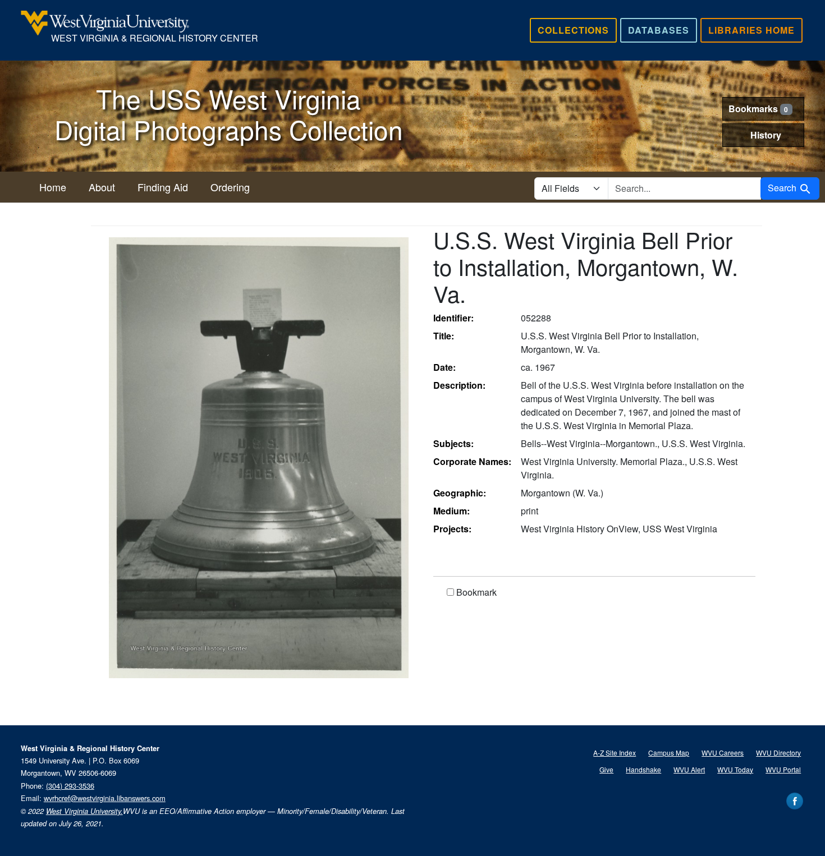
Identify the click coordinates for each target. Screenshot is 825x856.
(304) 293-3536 (70, 785)
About (102, 187)
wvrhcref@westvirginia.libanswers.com (105, 798)
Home (52, 187)
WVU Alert (689, 769)
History (765, 134)
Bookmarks (758, 108)
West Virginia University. (84, 811)
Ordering (230, 187)
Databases (658, 30)
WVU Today (735, 769)
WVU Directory (778, 752)
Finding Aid (163, 187)
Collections (573, 30)
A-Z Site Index (614, 752)
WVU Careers (723, 752)
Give (606, 769)
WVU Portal (783, 769)
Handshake (643, 769)
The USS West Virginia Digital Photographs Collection (228, 114)
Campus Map (668, 752)
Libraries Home (751, 30)
